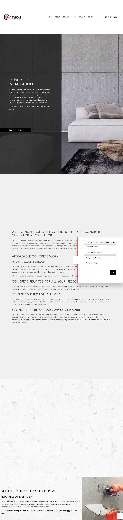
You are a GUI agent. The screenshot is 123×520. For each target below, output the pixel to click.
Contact (91, 17)
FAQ (75, 17)
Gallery (82, 17)
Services (65, 17)
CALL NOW (15, 130)
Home (50, 17)
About (57, 17)
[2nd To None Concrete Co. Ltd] (13, 17)
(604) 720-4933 (111, 17)
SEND (113, 272)
